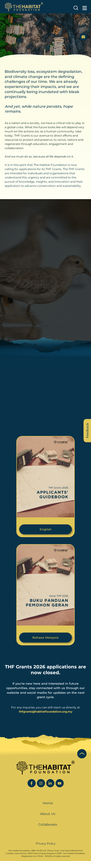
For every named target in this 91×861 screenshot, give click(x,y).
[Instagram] (41, 783)
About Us (47, 814)
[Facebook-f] (32, 783)
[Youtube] (60, 783)
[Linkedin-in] (50, 783)
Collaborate (47, 824)
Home (48, 803)
